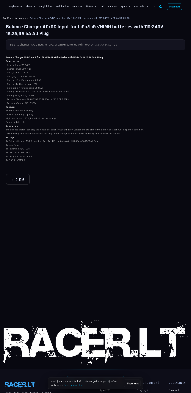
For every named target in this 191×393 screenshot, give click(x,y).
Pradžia (7, 18)
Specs (124, 6)
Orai (102, 6)
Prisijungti (174, 6)
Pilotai (29, 6)
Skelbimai (60, 6)
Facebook (173, 390)
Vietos (75, 6)
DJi (154, 6)
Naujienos (14, 6)
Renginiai (44, 6)
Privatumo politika (73, 385)
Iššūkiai (89, 6)
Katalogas (20, 18)
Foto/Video (139, 6)
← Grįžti (18, 179)
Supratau (133, 383)
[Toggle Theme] (160, 7)
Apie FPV (104, 390)
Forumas (112, 6)
